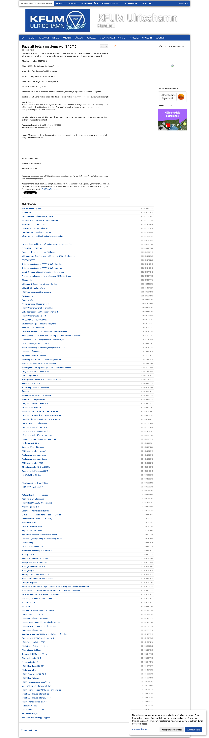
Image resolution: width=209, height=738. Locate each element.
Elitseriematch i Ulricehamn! (33, 710)
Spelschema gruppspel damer (34, 459)
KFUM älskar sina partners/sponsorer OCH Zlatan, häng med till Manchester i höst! (55, 586)
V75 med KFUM (28, 602)
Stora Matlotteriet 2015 (31, 658)
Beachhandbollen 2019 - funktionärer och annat (41, 419)
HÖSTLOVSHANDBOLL (31, 475)
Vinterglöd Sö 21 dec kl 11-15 (34, 224)
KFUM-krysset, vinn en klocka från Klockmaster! (41, 622)
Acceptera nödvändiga (172, 730)
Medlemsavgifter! (29, 670)
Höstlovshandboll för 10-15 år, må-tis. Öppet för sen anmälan (47, 244)
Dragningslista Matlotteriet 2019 (35, 403)
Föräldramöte (27, 296)
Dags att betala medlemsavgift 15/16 (49, 46)
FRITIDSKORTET (28, 260)
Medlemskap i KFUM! (31, 443)
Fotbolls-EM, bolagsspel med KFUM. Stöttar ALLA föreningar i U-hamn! (51, 590)
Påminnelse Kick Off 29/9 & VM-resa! (37, 435)
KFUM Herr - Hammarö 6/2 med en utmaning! (40, 626)
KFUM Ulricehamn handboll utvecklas (37, 308)
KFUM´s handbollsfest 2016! (33, 642)
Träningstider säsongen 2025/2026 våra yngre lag (42, 268)
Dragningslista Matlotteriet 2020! (35, 371)
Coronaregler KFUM (30, 375)
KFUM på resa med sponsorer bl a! (36, 574)
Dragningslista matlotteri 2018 (34, 427)
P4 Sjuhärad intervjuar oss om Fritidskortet (39, 252)
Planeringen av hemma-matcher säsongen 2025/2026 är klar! (46, 276)
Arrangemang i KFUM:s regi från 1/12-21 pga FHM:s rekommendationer (51, 336)
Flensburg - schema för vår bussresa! (37, 598)
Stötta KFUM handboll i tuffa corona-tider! (39, 364)
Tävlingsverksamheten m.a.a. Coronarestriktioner (42, 379)
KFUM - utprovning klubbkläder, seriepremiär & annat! (44, 348)
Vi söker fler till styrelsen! (32, 208)
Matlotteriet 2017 (29, 523)
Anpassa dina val (139, 729)
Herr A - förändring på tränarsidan (35, 423)
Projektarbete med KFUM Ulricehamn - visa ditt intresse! (44, 332)
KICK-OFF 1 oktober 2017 (32, 487)
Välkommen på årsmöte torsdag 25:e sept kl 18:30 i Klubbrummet (49, 256)
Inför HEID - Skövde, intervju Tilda (35, 694)
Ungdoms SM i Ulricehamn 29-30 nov (37, 232)
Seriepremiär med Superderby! (34, 562)
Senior (59, 3)
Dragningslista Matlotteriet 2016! (35, 511)
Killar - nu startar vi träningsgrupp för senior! (40, 220)
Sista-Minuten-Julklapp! (31, 650)
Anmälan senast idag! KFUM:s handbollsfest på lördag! (44, 634)
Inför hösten (27, 212)
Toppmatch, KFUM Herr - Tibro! (34, 654)
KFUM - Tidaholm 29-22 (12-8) (34, 674)
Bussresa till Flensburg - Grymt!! (35, 618)
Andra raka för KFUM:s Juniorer (35, 559)
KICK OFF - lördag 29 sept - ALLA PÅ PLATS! (40, 439)
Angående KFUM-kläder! (32, 531)
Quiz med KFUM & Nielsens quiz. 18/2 (37, 519)
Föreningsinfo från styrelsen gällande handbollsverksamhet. (46, 368)
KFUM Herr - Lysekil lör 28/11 (33, 666)
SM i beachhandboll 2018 (32, 463)
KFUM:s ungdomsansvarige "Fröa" (36, 682)
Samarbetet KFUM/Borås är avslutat (36, 395)
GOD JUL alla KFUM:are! (32, 527)
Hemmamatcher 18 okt (31, 383)
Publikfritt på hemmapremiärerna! (35, 387)
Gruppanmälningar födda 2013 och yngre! (39, 324)
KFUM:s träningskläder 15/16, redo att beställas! (41, 690)
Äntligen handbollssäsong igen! (35, 495)
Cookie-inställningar (29, 730)
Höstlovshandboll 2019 (31, 407)
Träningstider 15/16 (30, 714)
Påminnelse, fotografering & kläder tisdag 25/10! (42, 539)
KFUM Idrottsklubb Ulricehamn (37, 3)
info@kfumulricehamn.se (51, 189)
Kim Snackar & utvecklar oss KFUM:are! (38, 610)
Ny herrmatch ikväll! (30, 662)
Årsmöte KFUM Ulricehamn (33, 328)
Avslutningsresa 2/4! (30, 507)
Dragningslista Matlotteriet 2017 (35, 471)
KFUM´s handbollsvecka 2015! (34, 702)
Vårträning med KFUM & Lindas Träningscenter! (41, 360)
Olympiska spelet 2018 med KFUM (36, 467)
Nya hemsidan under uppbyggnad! (36, 718)
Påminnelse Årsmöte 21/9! (33, 352)
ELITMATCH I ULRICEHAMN (33, 248)
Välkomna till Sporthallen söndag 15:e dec (39, 284)
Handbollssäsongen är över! (33, 399)
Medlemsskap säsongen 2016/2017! (37, 551)
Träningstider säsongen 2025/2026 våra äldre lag (42, 264)
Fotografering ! (28, 543)
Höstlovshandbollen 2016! (33, 547)
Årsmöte (25, 391)
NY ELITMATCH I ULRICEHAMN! (34, 320)
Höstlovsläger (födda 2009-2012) (35, 344)
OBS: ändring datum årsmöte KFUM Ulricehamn (41, 415)
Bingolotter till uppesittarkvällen (35, 228)
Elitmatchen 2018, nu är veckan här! (36, 431)
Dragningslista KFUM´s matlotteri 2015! (38, 638)
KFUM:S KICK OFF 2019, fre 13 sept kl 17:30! (40, 411)
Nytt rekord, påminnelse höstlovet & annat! (39, 535)
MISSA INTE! (27, 606)
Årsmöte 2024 (28, 300)
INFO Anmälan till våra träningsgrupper (37, 216)
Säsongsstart (27, 280)
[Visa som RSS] (115, 46)
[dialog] (167, 722)
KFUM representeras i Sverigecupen (36, 292)
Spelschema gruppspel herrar (34, 455)
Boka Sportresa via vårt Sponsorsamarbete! (40, 312)
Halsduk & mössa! (29, 706)
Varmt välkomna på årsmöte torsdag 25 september (43, 272)
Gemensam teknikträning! (32, 630)
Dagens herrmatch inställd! (33, 614)
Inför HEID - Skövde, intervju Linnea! (36, 698)
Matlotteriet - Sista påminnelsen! (35, 646)
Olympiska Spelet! (29, 582)
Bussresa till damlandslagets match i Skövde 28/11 (43, 340)
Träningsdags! (28, 570)
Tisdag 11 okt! (28, 555)
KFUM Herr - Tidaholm (31, 678)
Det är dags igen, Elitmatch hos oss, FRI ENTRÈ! (41, 515)
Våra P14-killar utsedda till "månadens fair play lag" (43, 236)
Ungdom (71, 3)
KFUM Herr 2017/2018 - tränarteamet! (37, 503)
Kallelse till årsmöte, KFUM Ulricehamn (37, 578)
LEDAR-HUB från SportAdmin (34, 288)
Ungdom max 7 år (88, 3)
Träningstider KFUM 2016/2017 (34, 566)
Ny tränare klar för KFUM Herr (34, 356)
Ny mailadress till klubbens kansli (35, 304)
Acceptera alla (193, 730)
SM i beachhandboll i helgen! (34, 451)
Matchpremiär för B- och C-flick (35, 483)
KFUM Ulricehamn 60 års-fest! (34, 316)
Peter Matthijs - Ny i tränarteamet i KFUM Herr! (40, 594)
